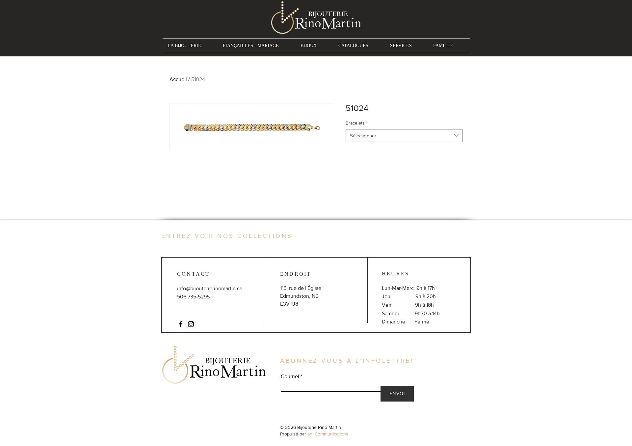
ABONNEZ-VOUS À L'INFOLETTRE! (346, 360)
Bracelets (357, 122)
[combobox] (404, 135)
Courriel (290, 376)
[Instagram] (191, 324)
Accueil (178, 79)
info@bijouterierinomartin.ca (209, 288)
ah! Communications (327, 433)
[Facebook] (181, 324)
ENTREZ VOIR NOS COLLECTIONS (227, 236)
